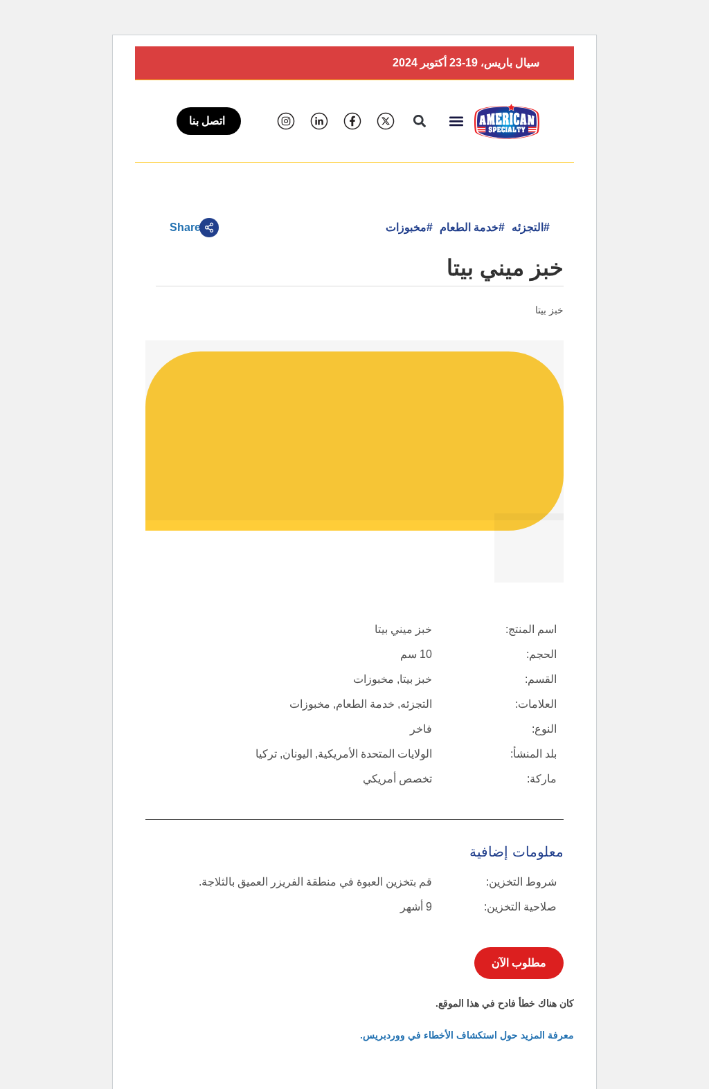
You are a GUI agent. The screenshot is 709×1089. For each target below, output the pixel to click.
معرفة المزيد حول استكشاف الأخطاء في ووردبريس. (467, 1035)
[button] (456, 121)
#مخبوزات (409, 227)
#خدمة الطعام (472, 227)
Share (185, 227)
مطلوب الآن (519, 963)
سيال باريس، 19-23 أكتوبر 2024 (466, 62)
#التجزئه (531, 227)
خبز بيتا (549, 309)
